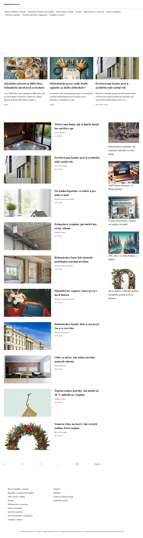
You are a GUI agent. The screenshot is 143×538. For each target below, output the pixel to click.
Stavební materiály (12, 15)
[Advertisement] (71, 33)
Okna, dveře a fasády (65, 12)
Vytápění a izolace (57, 15)
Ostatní (79, 12)
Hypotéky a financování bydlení (41, 12)
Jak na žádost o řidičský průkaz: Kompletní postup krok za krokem (123, 295)
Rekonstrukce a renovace (94, 12)
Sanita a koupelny (113, 12)
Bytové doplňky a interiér (15, 12)
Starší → (98, 464)
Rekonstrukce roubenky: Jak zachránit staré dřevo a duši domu (122, 150)
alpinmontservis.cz (12, 4)
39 (77, 464)
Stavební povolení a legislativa (34, 15)
